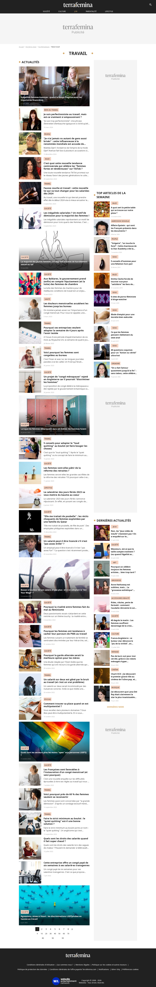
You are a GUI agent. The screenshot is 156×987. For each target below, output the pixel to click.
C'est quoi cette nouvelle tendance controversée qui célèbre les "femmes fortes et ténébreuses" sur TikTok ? (65, 166)
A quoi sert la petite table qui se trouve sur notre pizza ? (123, 210)
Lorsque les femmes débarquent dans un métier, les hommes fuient (53, 429)
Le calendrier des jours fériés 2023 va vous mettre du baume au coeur (64, 493)
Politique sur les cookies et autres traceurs (109, 965)
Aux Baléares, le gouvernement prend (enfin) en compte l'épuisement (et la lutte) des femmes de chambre (65, 281)
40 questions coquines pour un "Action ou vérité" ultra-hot (123, 353)
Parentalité (91, 11)
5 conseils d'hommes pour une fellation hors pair (123, 262)
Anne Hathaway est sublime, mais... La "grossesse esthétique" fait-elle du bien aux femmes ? (122, 590)
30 (51, 933)
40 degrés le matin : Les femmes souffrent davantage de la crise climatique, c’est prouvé (122, 624)
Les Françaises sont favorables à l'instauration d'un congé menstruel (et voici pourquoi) (66, 772)
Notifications (104, 969)
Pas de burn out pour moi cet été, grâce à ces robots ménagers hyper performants (123, 660)
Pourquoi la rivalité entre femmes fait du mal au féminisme (67, 608)
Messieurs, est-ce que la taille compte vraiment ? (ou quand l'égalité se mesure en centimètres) (123, 553)
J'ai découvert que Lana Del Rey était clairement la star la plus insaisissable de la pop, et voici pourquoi (124, 697)
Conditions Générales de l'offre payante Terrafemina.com (73, 969)
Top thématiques (43, 47)
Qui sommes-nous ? (65, 965)
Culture (62, 11)
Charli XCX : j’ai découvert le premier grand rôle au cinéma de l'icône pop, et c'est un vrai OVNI (123, 678)
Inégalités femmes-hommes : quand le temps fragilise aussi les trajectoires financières (51, 98)
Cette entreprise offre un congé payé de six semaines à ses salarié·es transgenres (66, 864)
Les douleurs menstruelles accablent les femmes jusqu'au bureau (66, 305)
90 (53, 938)
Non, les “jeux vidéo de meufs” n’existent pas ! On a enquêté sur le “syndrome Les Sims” (123, 535)
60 (64, 933)
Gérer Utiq (115, 969)
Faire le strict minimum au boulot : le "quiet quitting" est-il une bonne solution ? (64, 821)
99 (63, 938)
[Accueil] (78, 4)
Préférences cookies (130, 969)
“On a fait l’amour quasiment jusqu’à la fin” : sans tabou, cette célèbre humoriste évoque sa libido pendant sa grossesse (123, 374)
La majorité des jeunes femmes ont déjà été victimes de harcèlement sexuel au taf (54, 263)
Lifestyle (109, 11)
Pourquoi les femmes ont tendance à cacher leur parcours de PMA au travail (65, 632)
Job (75, 11)
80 (43, 938)
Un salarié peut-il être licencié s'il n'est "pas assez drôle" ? (65, 542)
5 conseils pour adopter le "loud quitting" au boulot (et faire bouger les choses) (65, 445)
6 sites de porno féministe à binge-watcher (123, 298)
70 (68, 933)
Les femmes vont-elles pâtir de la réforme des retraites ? (62, 469)
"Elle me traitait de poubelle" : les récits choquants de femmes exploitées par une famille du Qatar (66, 519)
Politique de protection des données (32, 969)
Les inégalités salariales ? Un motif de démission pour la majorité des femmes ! (66, 214)
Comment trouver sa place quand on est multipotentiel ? (66, 705)
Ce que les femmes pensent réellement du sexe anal (122, 335)
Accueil (21, 47)
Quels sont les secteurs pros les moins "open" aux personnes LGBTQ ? (54, 753)
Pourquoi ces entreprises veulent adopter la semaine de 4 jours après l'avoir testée (64, 330)
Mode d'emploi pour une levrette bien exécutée (122, 315)
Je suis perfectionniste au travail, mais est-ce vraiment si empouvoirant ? (65, 115)
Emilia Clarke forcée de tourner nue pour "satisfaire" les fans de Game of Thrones (122, 283)
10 (42, 933)
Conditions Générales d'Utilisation (41, 965)
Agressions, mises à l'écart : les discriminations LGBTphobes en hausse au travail (51, 917)
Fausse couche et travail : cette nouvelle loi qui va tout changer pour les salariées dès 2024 (66, 190)
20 (46, 933)
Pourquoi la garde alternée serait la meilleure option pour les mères (64, 656)
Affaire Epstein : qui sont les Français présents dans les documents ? (123, 228)
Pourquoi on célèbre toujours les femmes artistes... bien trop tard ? (123, 569)
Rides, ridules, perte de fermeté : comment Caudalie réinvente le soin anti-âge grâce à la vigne (123, 606)
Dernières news (31, 47)
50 (59, 933)
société (46, 11)
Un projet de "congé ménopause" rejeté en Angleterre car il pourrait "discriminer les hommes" (67, 379)
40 (55, 933)
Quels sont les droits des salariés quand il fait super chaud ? (66, 840)
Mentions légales (83, 965)
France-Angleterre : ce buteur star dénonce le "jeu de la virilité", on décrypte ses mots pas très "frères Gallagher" (123, 643)
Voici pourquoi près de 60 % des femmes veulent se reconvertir (66, 795)
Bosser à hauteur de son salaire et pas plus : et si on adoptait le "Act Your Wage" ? (54, 591)
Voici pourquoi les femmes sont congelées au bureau (61, 354)
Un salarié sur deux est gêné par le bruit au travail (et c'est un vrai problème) (66, 681)
